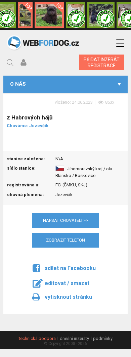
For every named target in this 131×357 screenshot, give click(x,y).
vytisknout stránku (68, 297)
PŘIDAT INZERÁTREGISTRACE (102, 62)
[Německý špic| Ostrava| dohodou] (49, 15)
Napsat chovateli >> (65, 220)
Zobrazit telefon (65, 240)
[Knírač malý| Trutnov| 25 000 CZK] (25, 15)
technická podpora (37, 338)
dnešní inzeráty (74, 338)
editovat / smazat (67, 283)
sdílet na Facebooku (70, 268)
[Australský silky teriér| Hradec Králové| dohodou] (101, 15)
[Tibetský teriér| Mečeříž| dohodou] (75, 15)
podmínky (103, 338)
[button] (120, 43)
